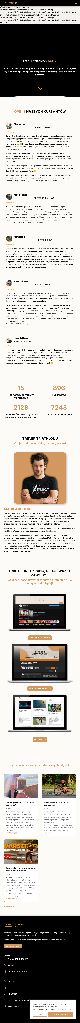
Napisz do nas (12, 946)
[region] (53, 1009)
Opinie (11, 981)
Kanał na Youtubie (38, 638)
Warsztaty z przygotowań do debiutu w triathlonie (20, 869)
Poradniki (8, 808)
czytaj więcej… (12, 833)
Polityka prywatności (63, 1009)
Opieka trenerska (17, 972)
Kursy (11, 965)
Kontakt (12, 994)
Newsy (8, 874)
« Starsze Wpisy (11, 906)
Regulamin (13, 1006)
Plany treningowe (18, 959)
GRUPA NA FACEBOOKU (39, 688)
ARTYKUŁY (39, 739)
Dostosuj (40, 1014)
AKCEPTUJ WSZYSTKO (60, 1014)
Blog (10, 988)
